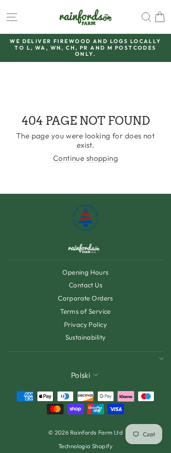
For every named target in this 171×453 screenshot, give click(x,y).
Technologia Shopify (85, 445)
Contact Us (85, 285)
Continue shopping (85, 158)
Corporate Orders (85, 298)
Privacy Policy (85, 324)
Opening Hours (85, 272)
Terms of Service (85, 311)
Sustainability (85, 337)
